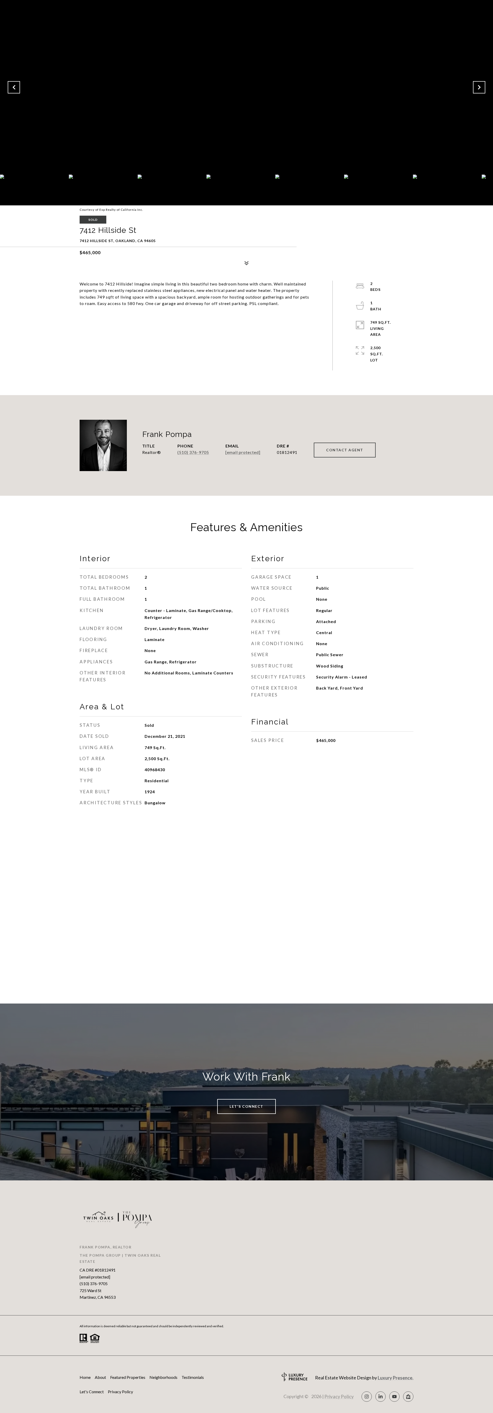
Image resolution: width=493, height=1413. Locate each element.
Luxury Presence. (395, 1378)
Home (85, 1377)
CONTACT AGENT (344, 450)
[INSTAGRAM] (367, 1396)
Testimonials (193, 1377)
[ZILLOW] (408, 1396)
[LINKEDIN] (380, 1396)
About (100, 1377)
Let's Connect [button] (246, 1106)
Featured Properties (127, 1377)
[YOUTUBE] (394, 1396)
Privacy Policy (120, 1391)
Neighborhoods (163, 1377)
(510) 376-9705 (193, 452)
